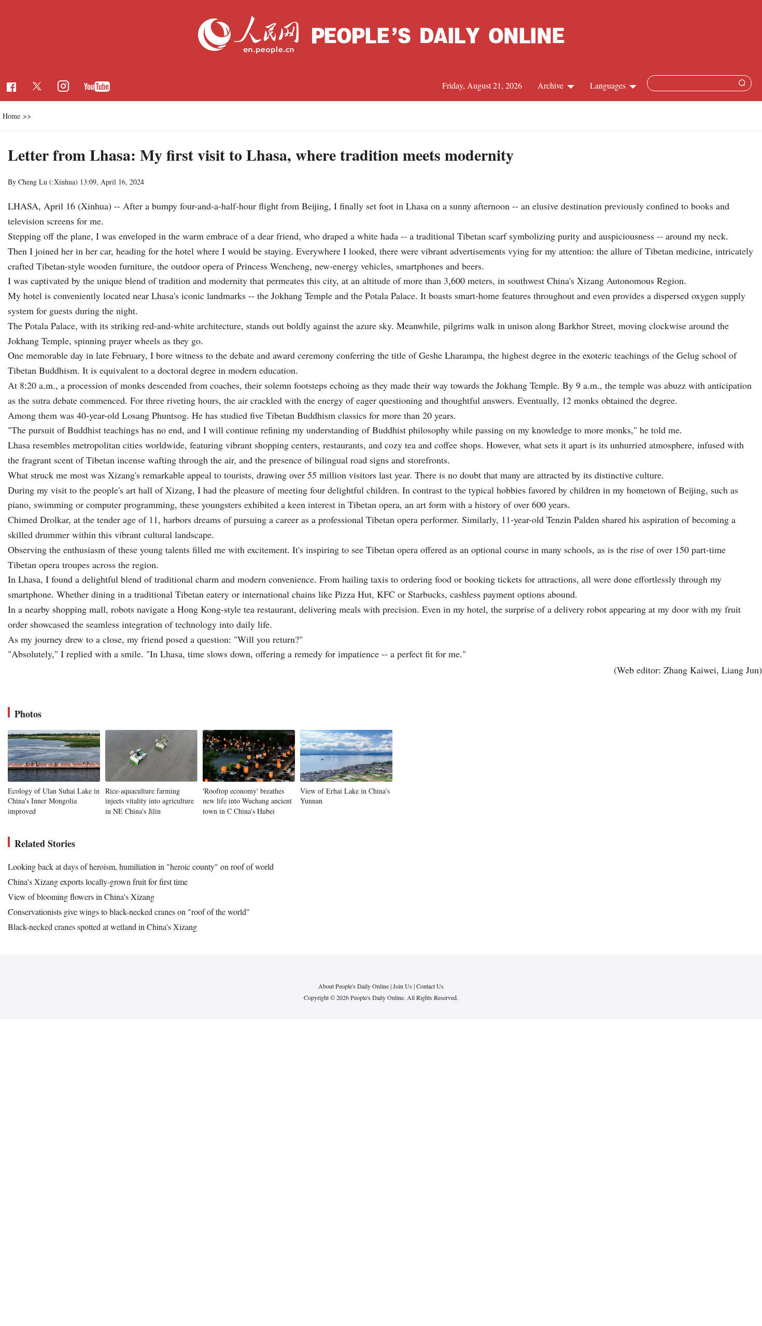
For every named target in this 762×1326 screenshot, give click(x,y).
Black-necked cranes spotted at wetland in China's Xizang (102, 926)
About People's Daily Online (353, 986)
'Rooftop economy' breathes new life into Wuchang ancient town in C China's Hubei (247, 801)
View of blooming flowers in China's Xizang (81, 896)
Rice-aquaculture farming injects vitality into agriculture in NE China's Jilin (149, 801)
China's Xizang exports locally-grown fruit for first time (98, 881)
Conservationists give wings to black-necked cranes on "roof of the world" (129, 911)
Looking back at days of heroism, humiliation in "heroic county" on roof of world (141, 866)
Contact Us (430, 986)
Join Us (403, 986)
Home (11, 116)
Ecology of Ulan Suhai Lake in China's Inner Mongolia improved (54, 801)
